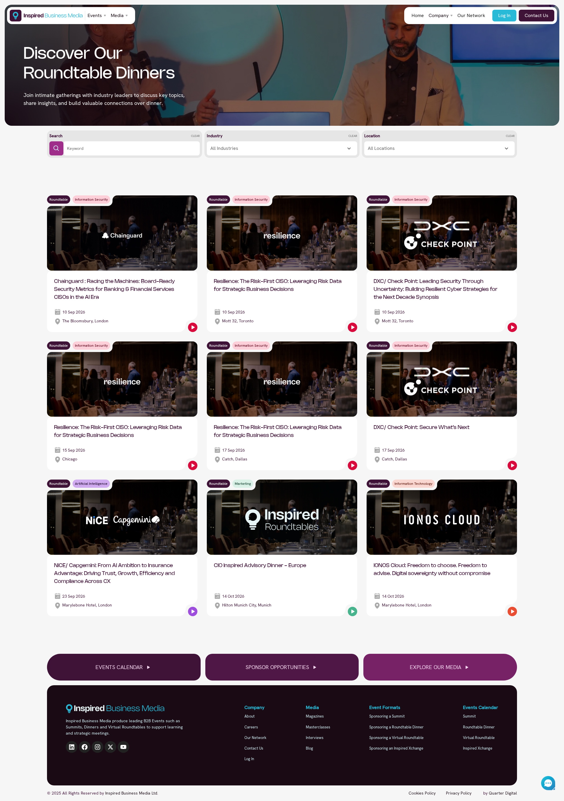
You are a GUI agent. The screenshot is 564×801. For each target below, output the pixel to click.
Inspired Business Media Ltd (131, 793)
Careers (251, 727)
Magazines (315, 716)
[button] (97, 15)
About (249, 716)
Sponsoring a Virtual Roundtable (396, 737)
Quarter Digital (503, 793)
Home (418, 15)
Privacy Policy (458, 793)
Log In (504, 15)
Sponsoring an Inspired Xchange (396, 748)
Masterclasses (318, 727)
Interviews (314, 737)
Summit (469, 716)
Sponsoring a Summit (387, 716)
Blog (309, 748)
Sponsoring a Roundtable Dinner (396, 727)
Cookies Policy (422, 793)
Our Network (471, 15)
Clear (195, 136)
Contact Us (536, 15)
